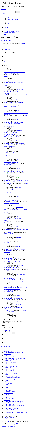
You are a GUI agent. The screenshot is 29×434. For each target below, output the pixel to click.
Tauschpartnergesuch (11, 269)
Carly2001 (8, 183)
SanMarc (8, 74)
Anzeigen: (4, 319)
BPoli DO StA (9, 125)
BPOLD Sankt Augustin (9, 126)
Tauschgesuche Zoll (8, 233)
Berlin (25, 115)
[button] (7, 49)
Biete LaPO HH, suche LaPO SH (11, 267)
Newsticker (6, 174)
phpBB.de (16, 424)
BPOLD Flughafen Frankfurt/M (11, 203)
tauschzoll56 (9, 232)
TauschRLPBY (9, 163)
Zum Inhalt (3, 9)
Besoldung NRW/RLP (9, 189)
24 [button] (4, 61)
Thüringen (6, 222)
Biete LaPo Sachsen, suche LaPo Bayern (13, 82)
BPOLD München (8, 212)
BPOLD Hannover (8, 242)
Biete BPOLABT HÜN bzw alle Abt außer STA (15, 298)
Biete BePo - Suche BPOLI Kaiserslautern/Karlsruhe (10, 133)
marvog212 (8, 191)
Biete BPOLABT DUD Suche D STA (13, 258)
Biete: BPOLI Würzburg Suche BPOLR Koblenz (15, 209)
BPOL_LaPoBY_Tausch (12, 279)
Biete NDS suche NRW (9, 152)
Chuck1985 (8, 299)
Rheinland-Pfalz (7, 164)
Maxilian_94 (9, 250)
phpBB (8, 421)
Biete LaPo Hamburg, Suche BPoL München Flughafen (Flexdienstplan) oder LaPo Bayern (14, 72)
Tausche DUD (9, 260)
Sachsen (5, 85)
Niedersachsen (7, 155)
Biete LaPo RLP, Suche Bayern (11, 162)
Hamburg (6, 76)
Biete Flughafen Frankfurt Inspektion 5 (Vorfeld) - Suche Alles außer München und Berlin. (15, 199)
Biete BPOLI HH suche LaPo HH (12, 240)
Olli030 (7, 221)
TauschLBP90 (9, 84)
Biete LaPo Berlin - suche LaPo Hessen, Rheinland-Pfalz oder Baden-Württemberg (16, 181)
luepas (7, 154)
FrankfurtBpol (9, 201)
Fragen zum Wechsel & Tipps (10, 192)
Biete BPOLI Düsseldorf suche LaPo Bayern (14, 143)
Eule (7, 94)
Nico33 (7, 115)
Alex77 (7, 105)
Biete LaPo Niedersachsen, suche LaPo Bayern (15, 249)
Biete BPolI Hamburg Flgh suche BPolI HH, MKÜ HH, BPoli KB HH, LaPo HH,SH (16, 288)
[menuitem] (12, 19)
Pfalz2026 (8, 135)
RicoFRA (8, 172)
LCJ (7, 310)
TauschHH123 (9, 290)
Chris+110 (8, 211)
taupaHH (8, 241)
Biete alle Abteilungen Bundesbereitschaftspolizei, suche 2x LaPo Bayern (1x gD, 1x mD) (15, 277)
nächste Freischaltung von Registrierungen (13, 171)
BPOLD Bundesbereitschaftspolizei (16, 105)
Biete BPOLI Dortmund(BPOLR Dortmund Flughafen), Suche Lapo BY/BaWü (14, 123)
